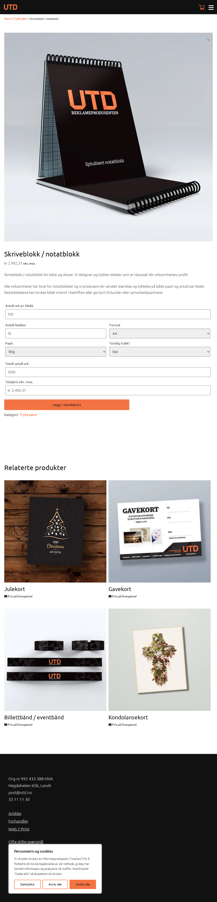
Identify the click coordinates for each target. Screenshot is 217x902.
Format (114, 325)
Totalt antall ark (17, 363)
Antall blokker (15, 325)
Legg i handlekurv (67, 405)
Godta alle (83, 884)
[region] (55, 869)
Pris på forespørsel (19, 596)
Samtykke (27, 884)
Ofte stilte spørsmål (25, 841)
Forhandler (18, 821)
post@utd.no (20, 792)
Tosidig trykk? (119, 343)
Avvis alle (55, 884)
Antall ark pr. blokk (19, 305)
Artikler (15, 813)
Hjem (7, 18)
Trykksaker (21, 18)
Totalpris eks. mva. (19, 382)
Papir (9, 343)
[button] (207, 38)
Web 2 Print (18, 828)
